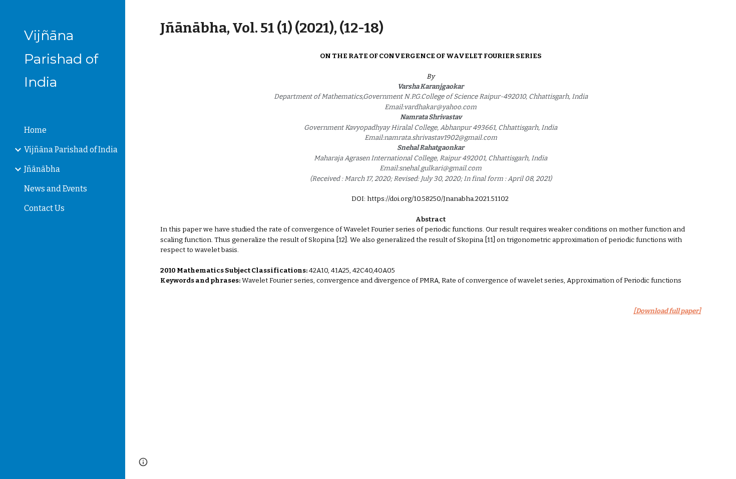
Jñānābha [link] (42, 169)
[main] (430, 28)
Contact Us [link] (44, 208)
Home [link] (35, 130)
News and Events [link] (55, 188)
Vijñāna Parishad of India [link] (71, 149)
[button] (724, 14)
